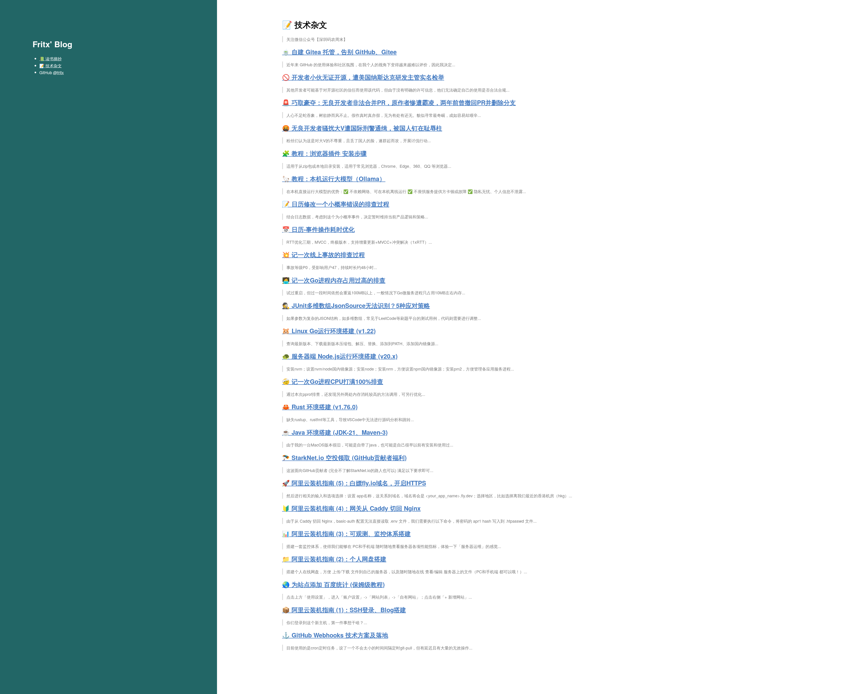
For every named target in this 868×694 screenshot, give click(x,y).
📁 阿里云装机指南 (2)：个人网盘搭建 (334, 559)
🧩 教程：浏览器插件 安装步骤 (324, 153)
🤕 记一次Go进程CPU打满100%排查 (332, 381)
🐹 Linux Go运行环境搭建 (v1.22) (329, 330)
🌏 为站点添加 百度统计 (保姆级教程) (333, 584)
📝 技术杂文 (50, 65)
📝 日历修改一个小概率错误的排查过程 (335, 204)
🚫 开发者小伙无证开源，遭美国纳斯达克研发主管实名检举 (363, 77)
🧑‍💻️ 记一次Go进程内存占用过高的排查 (333, 280)
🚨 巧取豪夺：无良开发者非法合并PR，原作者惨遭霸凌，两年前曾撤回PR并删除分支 (399, 102)
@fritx (58, 72)
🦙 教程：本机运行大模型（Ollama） (333, 178)
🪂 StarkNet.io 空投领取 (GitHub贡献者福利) (344, 457)
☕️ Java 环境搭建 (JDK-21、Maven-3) (335, 432)
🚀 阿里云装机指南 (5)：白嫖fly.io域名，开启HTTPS (354, 483)
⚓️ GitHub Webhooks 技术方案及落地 (335, 635)
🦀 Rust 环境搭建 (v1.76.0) (320, 406)
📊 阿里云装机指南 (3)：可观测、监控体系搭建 (346, 533)
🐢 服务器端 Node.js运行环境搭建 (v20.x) (340, 356)
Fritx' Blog (52, 44)
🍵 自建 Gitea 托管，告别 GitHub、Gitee (339, 51)
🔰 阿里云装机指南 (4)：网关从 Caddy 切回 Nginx (351, 508)
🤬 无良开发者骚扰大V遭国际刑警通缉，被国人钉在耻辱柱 (362, 128)
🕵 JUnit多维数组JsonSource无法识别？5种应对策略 (356, 305)
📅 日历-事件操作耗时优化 (318, 229)
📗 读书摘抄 (50, 58)
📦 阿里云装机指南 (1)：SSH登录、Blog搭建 (344, 609)
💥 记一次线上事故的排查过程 (323, 254)
